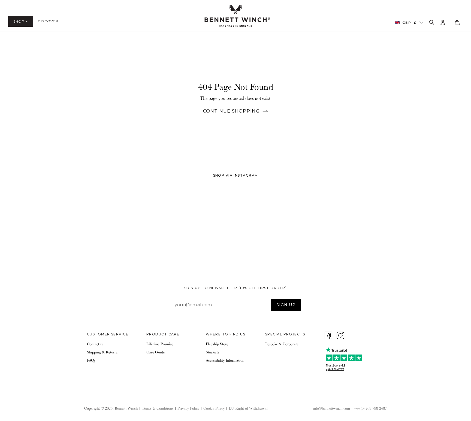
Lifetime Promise (159, 344)
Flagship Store (217, 344)
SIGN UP (285, 304)
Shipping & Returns (102, 352)
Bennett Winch (126, 408)
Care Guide (155, 352)
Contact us (95, 344)
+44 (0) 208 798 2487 (370, 408)
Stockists (212, 352)
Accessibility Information (225, 360)
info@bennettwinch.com (331, 408)
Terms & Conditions (157, 408)
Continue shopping (231, 111)
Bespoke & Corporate (281, 344)
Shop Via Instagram (235, 175)
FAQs (91, 360)
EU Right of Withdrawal (248, 408)
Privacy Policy (188, 408)
